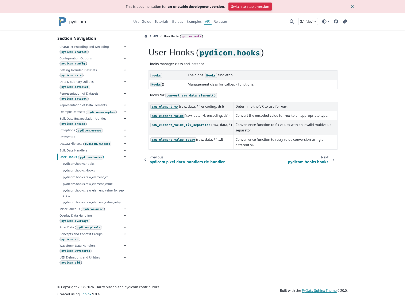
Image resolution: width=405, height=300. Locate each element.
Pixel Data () (80, 227)
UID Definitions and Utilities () (79, 259)
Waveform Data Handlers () (77, 248)
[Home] (145, 36)
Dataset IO (67, 137)
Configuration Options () (75, 60)
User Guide (142, 21)
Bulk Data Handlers (73, 150)
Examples (194, 21)
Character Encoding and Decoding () (84, 49)
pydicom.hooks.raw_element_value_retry (92, 202)
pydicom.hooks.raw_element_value (88, 184)
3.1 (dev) (306, 21)
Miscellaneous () (82, 209)
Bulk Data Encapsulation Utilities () (82, 121)
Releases (221, 21)
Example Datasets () (88, 112)
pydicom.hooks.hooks (78, 164)
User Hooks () (81, 157)
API (207, 21)
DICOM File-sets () (85, 144)
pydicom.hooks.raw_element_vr (85, 177)
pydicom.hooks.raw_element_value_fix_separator (93, 192)
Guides (177, 21)
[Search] (291, 21)
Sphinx (86, 294)
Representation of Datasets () (79, 95)
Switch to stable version (250, 6)
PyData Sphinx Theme (319, 290)
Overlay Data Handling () (75, 217)
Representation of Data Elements (83, 105)
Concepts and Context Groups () (81, 236)
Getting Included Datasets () (78, 72)
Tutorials (162, 21)
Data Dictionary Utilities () (76, 84)
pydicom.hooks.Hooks (79, 170)
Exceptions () (81, 130)
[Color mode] (325, 21)
